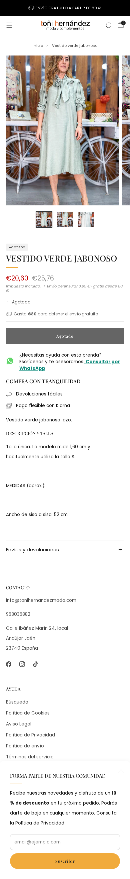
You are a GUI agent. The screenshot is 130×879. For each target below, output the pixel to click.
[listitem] (65, 8)
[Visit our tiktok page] (35, 664)
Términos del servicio (30, 757)
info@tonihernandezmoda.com (41, 600)
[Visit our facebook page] (8, 664)
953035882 (18, 614)
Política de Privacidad (39, 823)
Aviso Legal (18, 724)
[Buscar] (108, 25)
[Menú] (9, 25)
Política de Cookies (28, 713)
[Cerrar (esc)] (121, 770)
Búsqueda (17, 702)
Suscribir (65, 861)
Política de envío (25, 746)
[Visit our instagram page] (22, 664)
